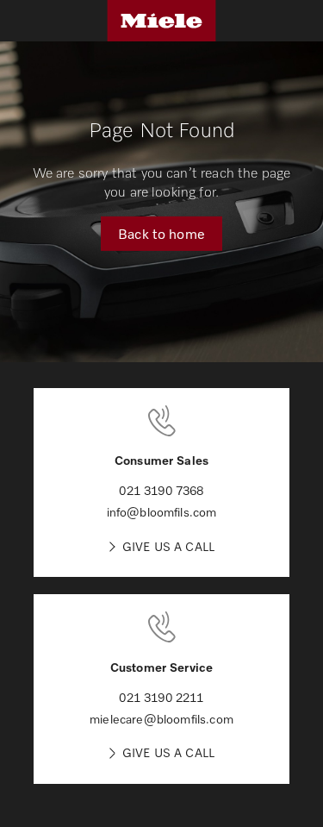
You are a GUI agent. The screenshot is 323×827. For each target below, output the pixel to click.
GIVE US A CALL (168, 546)
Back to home (161, 232)
